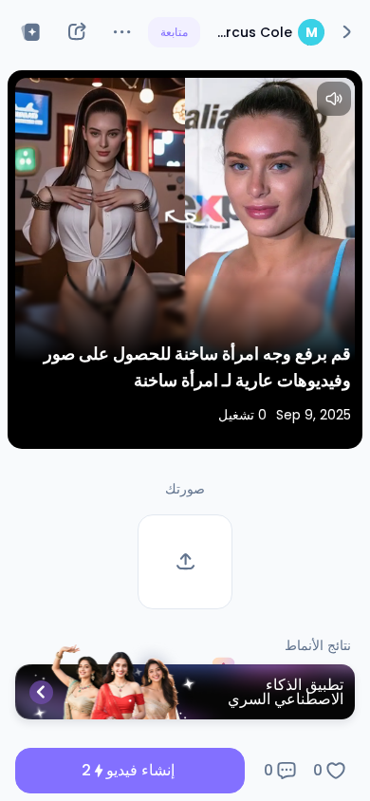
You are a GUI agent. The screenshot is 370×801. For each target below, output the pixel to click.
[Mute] (334, 99)
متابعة (174, 32)
